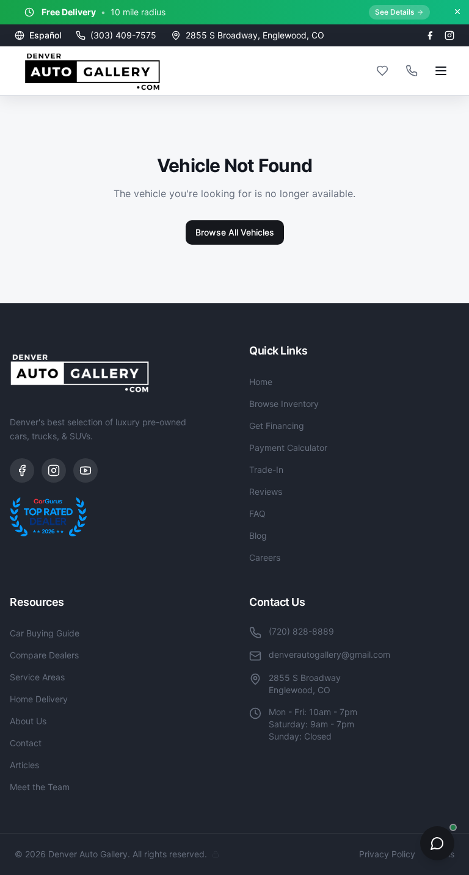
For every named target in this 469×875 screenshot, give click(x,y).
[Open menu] (440, 70)
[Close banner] (457, 11)
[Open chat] (437, 843)
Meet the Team (40, 787)
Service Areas (37, 677)
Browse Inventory (284, 403)
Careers (264, 557)
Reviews (265, 491)
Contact (26, 743)
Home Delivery (39, 699)
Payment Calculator (288, 447)
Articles (24, 765)
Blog (258, 535)
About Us (28, 721)
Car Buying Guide (44, 633)
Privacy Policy (387, 854)
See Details (394, 11)
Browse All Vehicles (234, 232)
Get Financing (276, 425)
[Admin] (215, 854)
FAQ (257, 513)
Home (260, 381)
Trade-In (266, 469)
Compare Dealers (44, 655)
